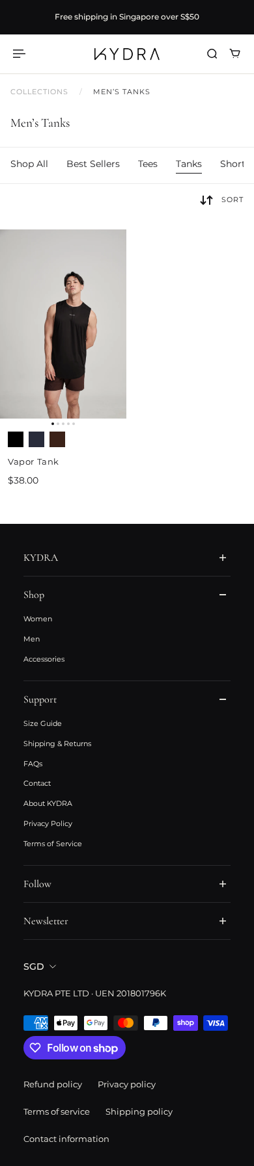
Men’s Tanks (122, 92)
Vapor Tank (33, 461)
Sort (232, 199)
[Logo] (127, 53)
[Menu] (21, 53)
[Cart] (234, 53)
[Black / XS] (15, 439)
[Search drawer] (212, 53)
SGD (33, 966)
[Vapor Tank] (63, 324)
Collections (41, 92)
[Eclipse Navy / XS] (36, 439)
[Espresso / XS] (57, 439)
